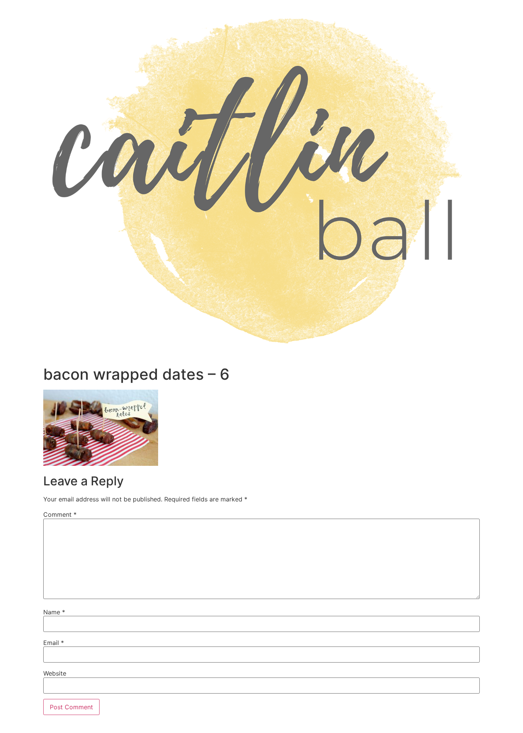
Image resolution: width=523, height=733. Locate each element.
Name (54, 612)
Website (54, 673)
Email (53, 643)
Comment (60, 514)
